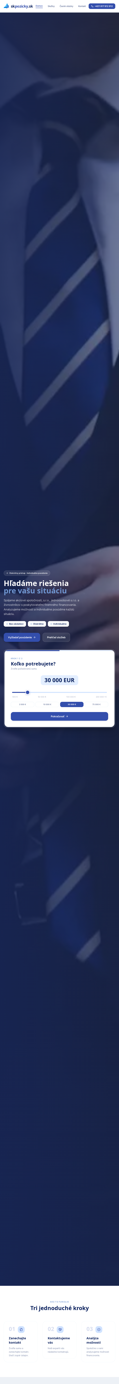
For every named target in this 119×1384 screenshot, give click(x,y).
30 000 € (72, 704)
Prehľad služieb (56, 637)
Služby (51, 6)
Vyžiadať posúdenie (20, 637)
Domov (39, 5)
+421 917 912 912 (104, 6)
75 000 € (96, 704)
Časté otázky (66, 6)
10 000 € (47, 704)
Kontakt (82, 6)
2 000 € (22, 704)
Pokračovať (57, 716)
